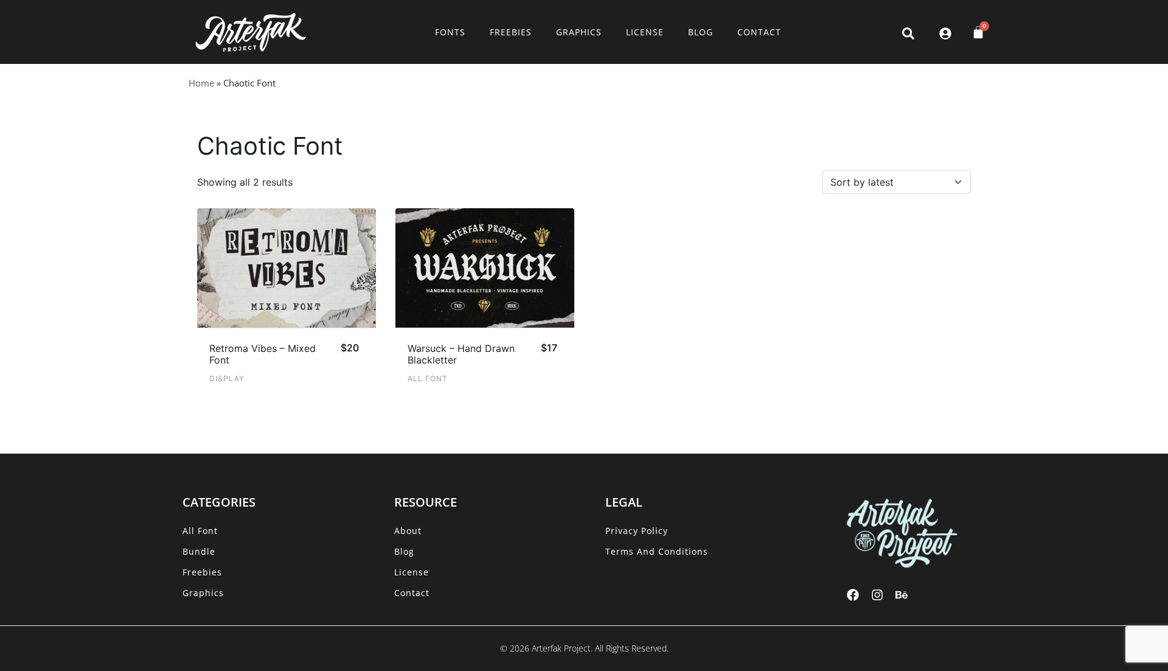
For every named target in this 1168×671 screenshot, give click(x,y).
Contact (411, 593)
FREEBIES (511, 32)
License (411, 572)
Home (201, 83)
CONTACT (759, 32)
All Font (200, 530)
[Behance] (901, 595)
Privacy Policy (636, 530)
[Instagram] (877, 595)
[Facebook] (853, 595)
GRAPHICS (579, 32)
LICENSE (645, 32)
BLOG (700, 32)
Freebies (202, 572)
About (408, 530)
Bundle (198, 551)
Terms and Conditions (656, 551)
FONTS (450, 32)
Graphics (203, 593)
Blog (404, 551)
